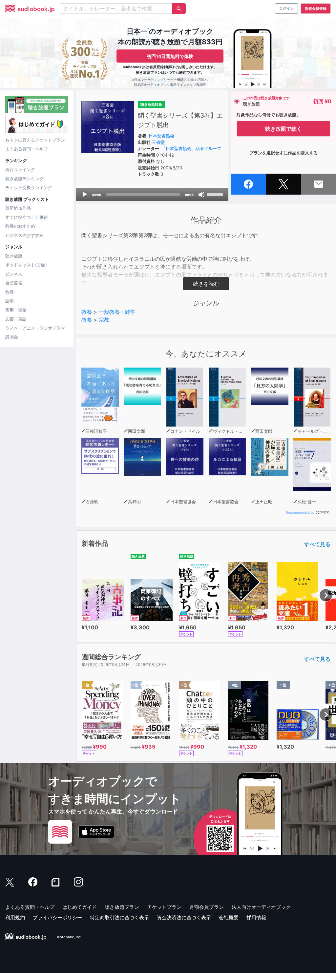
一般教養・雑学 (117, 312)
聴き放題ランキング (24, 178)
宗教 (104, 319)
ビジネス (13, 274)
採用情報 (256, 917)
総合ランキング (20, 169)
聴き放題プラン (122, 907)
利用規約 (15, 917)
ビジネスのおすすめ (24, 235)
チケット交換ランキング (28, 187)
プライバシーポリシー (57, 917)
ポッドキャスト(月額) (26, 264)
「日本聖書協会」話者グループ (191, 148)
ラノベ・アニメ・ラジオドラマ (35, 328)
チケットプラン (164, 907)
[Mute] (201, 194)
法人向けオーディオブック (261, 907)
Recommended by (300, 512)
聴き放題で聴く (283, 128)
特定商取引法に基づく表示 (119, 917)
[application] (152, 194)
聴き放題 (13, 255)
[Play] (84, 194)
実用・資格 (16, 310)
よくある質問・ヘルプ (26, 148)
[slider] (216, 194)
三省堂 (158, 142)
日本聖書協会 (161, 135)
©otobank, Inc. (69, 937)
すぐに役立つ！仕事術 (26, 217)
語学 (9, 300)
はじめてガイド (79, 907)
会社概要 (229, 917)
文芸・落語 (16, 318)
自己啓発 (13, 282)
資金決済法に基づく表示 (184, 917)
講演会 (11, 336)
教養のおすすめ (20, 226)
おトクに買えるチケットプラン (35, 140)
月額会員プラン (206, 907)
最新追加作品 (18, 208)
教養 (9, 292)
